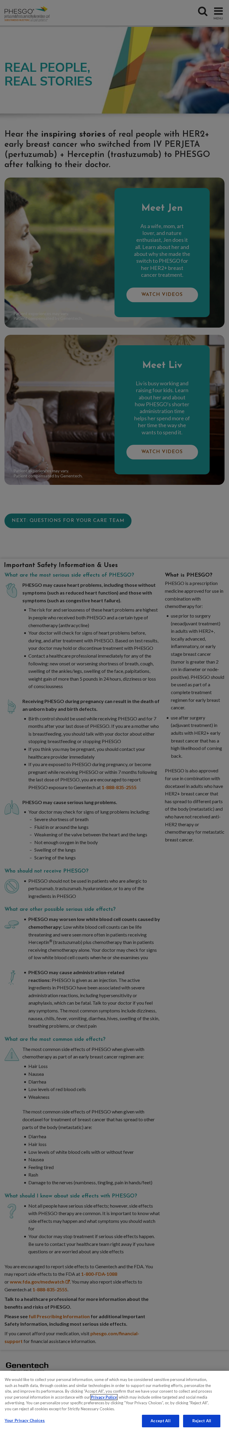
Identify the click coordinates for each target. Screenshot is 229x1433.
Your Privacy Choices (25, 1420)
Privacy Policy (104, 1397)
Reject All (201, 1420)
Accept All (160, 1420)
